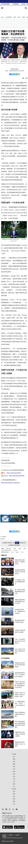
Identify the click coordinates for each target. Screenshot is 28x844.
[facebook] (6, 809)
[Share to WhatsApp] (17, 74)
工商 (14, 803)
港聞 (23, 17)
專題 (14, 774)
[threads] (10, 809)
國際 (14, 764)
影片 (14, 756)
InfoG (14, 769)
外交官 (15, 550)
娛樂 (14, 798)
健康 (14, 784)
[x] (13, 809)
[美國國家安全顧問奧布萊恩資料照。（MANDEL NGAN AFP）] (14, 229)
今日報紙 (14, 754)
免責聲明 (17, 835)
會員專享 (9, 17)
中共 (22, 552)
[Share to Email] (19, 74)
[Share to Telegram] (15, 74)
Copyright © (5, 837)
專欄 (14, 771)
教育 (14, 796)
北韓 (12, 552)
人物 (14, 779)
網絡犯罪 (8, 548)
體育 (14, 793)
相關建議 (4, 835)
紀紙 (14, 791)
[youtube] (16, 809)
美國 (24, 548)
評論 (14, 776)
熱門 (19, 17)
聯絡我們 (11, 835)
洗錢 (15, 548)
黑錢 (19, 548)
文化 (14, 786)
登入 (17, 542)
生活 (14, 781)
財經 (14, 766)
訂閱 (9, 545)
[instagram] (3, 809)
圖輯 (14, 801)
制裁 (17, 552)
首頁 (2, 17)
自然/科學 (14, 789)
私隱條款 (4, 836)
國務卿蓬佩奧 (5, 552)
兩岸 (14, 761)
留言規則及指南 (2, 538)
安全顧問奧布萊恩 (6, 550)
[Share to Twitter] (12, 74)
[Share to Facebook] (10, 74)
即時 (15, 17)
